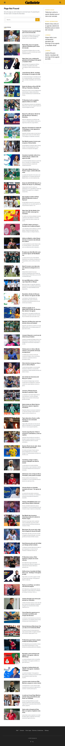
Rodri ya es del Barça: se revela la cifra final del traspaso (31, 585)
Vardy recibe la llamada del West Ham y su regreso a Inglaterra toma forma (31, 710)
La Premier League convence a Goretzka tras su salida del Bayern (31, 225)
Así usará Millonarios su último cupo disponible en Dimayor (30, 281)
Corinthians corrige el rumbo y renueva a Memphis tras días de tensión (30, 461)
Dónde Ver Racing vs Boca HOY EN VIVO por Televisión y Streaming (31, 87)
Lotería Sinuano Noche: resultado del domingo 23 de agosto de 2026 (31, 73)
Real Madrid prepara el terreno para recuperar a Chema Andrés (31, 142)
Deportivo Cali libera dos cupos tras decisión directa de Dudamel (31, 322)
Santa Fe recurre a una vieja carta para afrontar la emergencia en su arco (31, 267)
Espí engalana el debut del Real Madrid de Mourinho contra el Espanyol (30, 198)
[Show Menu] (4, 2)
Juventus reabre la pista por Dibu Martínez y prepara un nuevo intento (31, 682)
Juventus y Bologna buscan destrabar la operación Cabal (29, 391)
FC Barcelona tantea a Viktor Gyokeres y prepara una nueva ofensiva (30, 558)
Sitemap (47, 730)
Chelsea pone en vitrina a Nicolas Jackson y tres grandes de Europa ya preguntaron (31, 350)
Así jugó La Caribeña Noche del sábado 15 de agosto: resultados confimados (30, 669)
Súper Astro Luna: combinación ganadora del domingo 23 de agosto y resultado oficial (31, 60)
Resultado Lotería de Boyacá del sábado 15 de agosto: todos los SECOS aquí (30, 655)
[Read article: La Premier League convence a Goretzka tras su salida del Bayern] (12, 229)
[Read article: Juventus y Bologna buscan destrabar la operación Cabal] (12, 395)
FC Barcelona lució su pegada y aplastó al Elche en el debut (30, 100)
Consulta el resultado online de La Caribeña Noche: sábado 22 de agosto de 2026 (31, 156)
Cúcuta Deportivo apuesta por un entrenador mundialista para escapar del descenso (31, 614)
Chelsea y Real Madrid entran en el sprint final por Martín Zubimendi (31, 502)
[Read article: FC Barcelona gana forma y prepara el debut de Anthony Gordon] (12, 644)
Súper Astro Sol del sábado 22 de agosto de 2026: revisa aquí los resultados (31, 212)
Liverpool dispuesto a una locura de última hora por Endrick (31, 336)
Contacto (22, 730)
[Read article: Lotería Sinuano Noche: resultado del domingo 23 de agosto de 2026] (12, 77)
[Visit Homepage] (32, 2)
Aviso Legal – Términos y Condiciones (34, 730)
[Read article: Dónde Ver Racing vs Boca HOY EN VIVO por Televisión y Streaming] (12, 91)
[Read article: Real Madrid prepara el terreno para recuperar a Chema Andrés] (12, 146)
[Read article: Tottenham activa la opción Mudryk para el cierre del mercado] (12, 36)
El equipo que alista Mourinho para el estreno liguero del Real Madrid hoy (31, 253)
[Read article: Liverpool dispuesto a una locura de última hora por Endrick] (12, 340)
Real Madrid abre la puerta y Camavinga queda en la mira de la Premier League (31, 517)
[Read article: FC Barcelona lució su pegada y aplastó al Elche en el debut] (12, 105)
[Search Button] (60, 2)
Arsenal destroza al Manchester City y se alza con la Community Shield (31, 626)
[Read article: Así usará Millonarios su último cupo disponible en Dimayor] (12, 285)
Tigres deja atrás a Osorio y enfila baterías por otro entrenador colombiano (31, 419)
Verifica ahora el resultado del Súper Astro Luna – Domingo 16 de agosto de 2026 (31, 572)
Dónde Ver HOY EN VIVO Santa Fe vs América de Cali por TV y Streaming (31, 183)
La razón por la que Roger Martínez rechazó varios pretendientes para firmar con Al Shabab (31, 696)
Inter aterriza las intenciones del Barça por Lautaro (30, 377)
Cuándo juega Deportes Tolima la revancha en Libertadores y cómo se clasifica (31, 433)
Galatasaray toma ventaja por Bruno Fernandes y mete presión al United (31, 474)
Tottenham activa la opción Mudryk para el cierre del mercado (31, 31)
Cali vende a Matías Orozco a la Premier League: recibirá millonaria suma (31, 170)
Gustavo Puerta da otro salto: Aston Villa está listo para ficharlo (31, 446)
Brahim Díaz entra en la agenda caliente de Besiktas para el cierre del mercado (31, 46)
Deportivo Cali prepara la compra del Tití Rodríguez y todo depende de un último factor (31, 129)
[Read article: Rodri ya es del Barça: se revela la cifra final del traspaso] (12, 589)
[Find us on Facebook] (30, 742)
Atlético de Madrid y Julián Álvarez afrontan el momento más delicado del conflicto (31, 239)
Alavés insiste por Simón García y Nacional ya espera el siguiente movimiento (31, 406)
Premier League (49, 9)
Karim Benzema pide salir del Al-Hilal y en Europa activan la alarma (31, 544)
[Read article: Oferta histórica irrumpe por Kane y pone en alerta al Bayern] (12, 368)
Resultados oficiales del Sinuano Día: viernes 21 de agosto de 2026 (31, 294)
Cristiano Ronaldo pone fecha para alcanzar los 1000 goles (31, 599)
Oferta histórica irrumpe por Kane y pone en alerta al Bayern (31, 363)
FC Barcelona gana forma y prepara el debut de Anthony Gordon (31, 640)
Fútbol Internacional (51, 21)
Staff (17, 730)
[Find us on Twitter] (33, 742)
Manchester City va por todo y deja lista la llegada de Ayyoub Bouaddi (31, 530)
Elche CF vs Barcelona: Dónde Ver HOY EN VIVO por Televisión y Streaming (31, 115)
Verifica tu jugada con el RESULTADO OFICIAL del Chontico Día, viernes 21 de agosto (31, 309)
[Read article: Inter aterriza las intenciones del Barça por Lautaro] (12, 381)
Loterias (47, 35)
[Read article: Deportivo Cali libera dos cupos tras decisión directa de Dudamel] (12, 326)
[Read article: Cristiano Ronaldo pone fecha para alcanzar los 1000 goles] (12, 603)
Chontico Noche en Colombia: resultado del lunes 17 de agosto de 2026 (31, 489)
